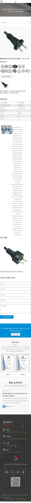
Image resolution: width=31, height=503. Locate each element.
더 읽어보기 (7, 406)
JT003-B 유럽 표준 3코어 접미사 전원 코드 (11, 272)
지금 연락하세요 (6, 76)
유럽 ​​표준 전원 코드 (12, 9)
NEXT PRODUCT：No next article (9, 93)
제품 (5, 9)
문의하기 (16, 334)
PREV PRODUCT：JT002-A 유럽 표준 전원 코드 (13, 91)
